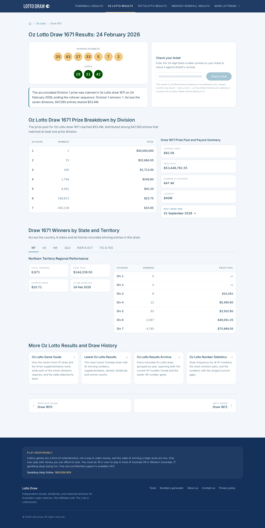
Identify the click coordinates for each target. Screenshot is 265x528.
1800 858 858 (63, 472)
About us (192, 487)
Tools (153, 487)
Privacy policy (227, 487)
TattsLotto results (152, 5)
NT (34, 247)
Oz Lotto (41, 23)
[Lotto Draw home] (36, 6)
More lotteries (225, 5)
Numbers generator (172, 487)
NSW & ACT (85, 247)
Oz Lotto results (120, 5)
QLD (67, 247)
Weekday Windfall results (190, 5)
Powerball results (89, 5)
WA (55, 247)
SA (44, 247)
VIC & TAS (106, 247)
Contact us (208, 487)
